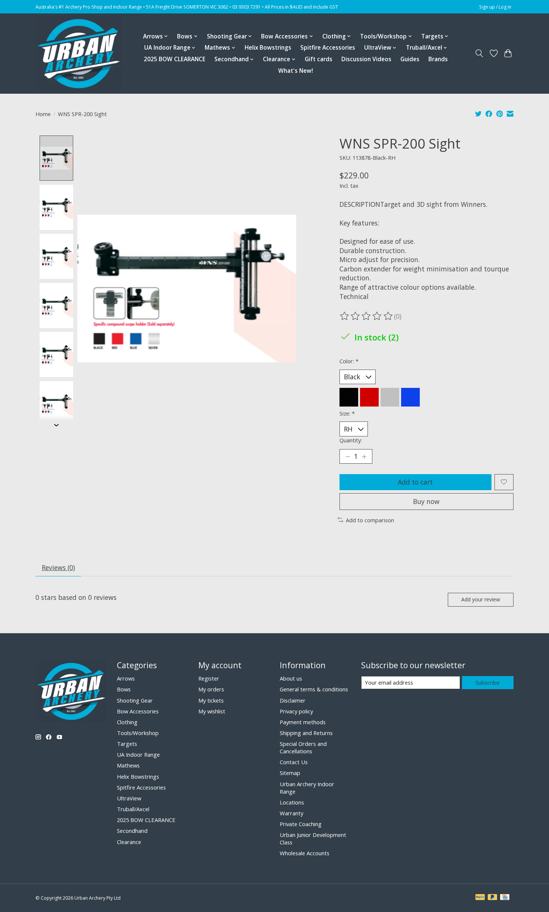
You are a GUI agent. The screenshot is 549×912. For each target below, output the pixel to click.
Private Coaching (301, 824)
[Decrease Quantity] (347, 456)
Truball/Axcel (133, 809)
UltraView (129, 798)
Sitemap (290, 772)
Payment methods (303, 722)
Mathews (128, 765)
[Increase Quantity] (364, 456)
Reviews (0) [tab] (58, 567)
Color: (349, 361)
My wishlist (211, 711)
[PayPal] (480, 898)
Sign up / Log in (495, 7)
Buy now (426, 501)
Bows (124, 689)
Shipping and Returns (306, 733)
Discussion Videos (366, 59)
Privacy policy (296, 711)
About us (291, 678)
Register (208, 678)
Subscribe (487, 682)
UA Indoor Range (138, 754)
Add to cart (415, 481)
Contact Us (294, 762)
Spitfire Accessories (327, 48)
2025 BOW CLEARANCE (174, 59)
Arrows (126, 678)
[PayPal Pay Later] (492, 898)
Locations (292, 802)
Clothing (127, 722)
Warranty (291, 813)
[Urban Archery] (78, 53)
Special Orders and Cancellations (303, 747)
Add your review (480, 599)
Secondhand (132, 830)
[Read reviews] (366, 316)
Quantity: (350, 440)
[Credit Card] (504, 898)
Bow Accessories (138, 711)
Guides (409, 59)
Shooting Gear (135, 700)
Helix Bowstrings (268, 48)
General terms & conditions (314, 689)
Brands (438, 59)
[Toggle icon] (479, 53)
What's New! (295, 71)
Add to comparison (370, 520)
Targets (127, 743)
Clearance (129, 842)
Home (43, 114)
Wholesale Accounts (304, 853)
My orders (211, 689)
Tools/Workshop (138, 733)
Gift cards (318, 59)
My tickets (211, 700)
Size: (347, 413)
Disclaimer (292, 700)
